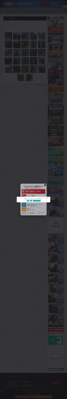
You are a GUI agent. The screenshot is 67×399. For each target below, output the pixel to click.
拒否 (31, 200)
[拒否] (49, 201)
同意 (28, 200)
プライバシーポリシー (36, 200)
